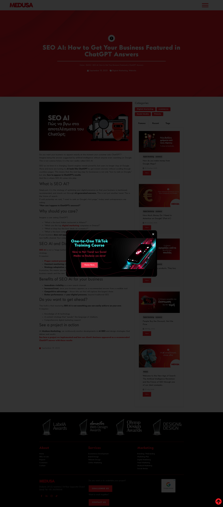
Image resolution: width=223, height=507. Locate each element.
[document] (111, 253)
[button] (153, 234)
